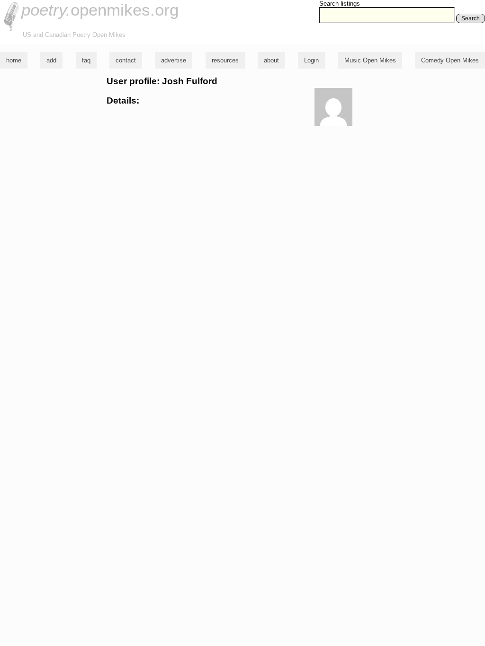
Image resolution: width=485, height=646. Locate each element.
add (51, 60)
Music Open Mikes (370, 60)
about (271, 60)
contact (126, 60)
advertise (173, 60)
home (13, 60)
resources (225, 60)
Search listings (339, 3)
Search (470, 18)
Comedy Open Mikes (450, 60)
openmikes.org (100, 9)
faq (86, 60)
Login (311, 60)
